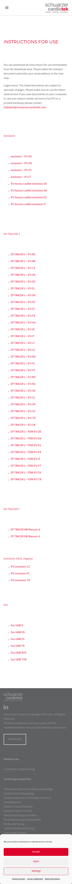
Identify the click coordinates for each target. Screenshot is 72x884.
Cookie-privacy (18, 879)
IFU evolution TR (20, 581)
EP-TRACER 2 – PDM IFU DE (26, 432)
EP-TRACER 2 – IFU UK (23, 425)
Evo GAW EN (18, 632)
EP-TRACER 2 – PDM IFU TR (26, 480)
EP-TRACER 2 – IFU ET (23, 309)
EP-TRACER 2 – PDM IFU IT (25, 459)
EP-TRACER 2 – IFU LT (23, 343)
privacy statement (35, 879)
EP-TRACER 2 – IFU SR (23, 405)
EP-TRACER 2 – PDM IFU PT (26, 466)
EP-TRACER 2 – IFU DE (23, 282)
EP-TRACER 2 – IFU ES (23, 302)
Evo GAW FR (17, 646)
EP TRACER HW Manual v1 (25, 530)
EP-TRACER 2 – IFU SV (23, 411)
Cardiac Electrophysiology (19, 794)
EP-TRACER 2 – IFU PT (23, 371)
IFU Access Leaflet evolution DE (29, 184)
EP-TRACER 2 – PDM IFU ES (26, 446)
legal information (52, 879)
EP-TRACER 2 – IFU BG (23, 255)
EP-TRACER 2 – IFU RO (23, 377)
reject (36, 862)
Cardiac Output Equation (18, 807)
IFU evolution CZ (20, 567)
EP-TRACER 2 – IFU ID (23, 330)
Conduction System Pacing (19, 769)
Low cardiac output (15, 833)
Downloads (14, 739)
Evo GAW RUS (18, 653)
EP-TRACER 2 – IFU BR (23, 261)
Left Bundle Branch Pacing (19, 829)
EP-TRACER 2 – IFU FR (23, 316)
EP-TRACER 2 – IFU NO (23, 357)
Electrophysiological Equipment (22, 820)
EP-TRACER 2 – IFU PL (23, 364)
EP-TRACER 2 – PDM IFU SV (26, 473)
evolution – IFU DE (21, 157)
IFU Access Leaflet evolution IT (28, 204)
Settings (36, 871)
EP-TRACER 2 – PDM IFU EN (26, 439)
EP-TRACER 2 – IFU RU (23, 384)
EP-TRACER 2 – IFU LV (23, 350)
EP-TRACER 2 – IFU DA (23, 275)
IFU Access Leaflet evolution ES (29, 198)
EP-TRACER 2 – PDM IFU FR (26, 452)
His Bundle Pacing (14, 824)
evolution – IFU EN (21, 164)
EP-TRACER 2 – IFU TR (23, 418)
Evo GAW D (17, 626)
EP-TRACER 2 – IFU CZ (23, 268)
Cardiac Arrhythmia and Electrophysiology (28, 789)
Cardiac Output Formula (18, 811)
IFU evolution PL (20, 574)
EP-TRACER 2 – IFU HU (23, 323)
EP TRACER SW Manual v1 (25, 537)
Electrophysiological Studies (20, 816)
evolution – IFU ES (21, 170)
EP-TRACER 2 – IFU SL (23, 398)
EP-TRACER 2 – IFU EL (23, 289)
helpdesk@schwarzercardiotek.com (25, 108)
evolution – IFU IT (21, 177)
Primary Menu (7, 7)
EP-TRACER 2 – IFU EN (23, 296)
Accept (36, 852)
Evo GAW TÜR (18, 660)
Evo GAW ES (17, 639)
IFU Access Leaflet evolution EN (29, 191)
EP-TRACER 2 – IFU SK (23, 391)
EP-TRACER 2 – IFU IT (22, 336)
